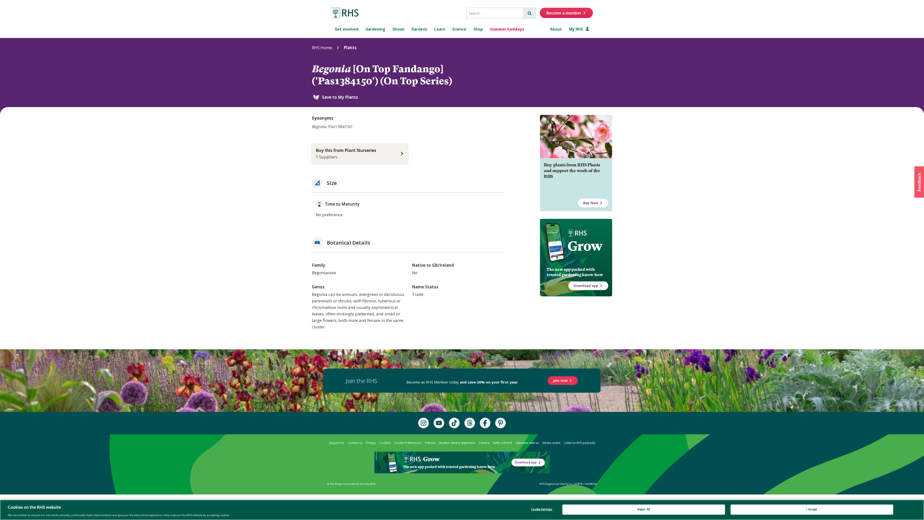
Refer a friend (502, 443)
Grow (584, 246)
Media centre (551, 443)
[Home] (345, 14)
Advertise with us (527, 443)
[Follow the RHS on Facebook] (485, 423)
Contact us (355, 443)
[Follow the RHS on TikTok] (454, 423)
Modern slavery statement (457, 443)
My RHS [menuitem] (576, 29)
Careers (484, 443)
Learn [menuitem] (439, 29)
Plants (350, 47)
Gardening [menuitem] (375, 29)
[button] (919, 182)
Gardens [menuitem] (419, 29)
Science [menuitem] (459, 29)
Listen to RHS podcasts (579, 443)
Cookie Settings (541, 509)
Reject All (643, 509)
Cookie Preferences (407, 443)
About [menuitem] (556, 29)
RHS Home (322, 47)
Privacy (371, 443)
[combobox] (495, 13)
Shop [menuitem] (478, 29)
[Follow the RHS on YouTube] (439, 423)
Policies (430, 443)
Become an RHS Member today (462, 382)
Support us (336, 443)
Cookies (385, 443)
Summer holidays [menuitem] (507, 29)
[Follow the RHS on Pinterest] (500, 423)
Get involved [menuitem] (347, 29)
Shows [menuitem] (398, 29)
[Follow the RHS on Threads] (469, 423)
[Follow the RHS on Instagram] (423, 423)
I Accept (811, 509)
